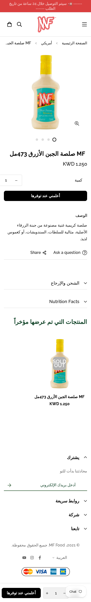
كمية (78, 180)
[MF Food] (47, 24)
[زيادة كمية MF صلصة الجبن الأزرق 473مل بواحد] (47, 593)
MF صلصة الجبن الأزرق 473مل (59, 396)
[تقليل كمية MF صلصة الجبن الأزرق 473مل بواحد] (16, 180)
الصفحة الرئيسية (74, 43)
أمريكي (46, 43)
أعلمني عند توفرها (45, 195)
